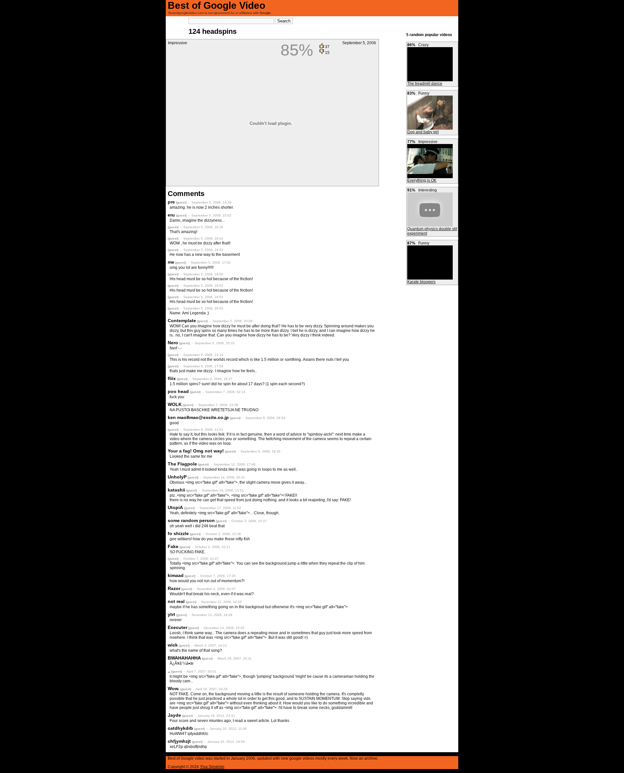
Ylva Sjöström (212, 767)
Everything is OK (421, 180)
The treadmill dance (424, 83)
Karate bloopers (421, 282)
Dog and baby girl (423, 132)
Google (265, 13)
